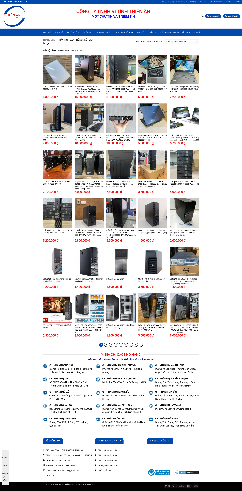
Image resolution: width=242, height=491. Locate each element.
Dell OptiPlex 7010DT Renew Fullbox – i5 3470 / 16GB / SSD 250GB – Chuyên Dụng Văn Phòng (184, 281)
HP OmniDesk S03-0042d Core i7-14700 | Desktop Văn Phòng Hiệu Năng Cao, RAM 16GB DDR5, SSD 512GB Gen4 (88, 90)
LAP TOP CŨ (58, 32)
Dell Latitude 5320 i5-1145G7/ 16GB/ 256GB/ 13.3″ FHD (57, 88)
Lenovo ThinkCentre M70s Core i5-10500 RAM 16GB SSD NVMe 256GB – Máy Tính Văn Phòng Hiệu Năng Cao (120, 90)
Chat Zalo (5, 465)
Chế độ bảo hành (217, 2)
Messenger (5, 473)
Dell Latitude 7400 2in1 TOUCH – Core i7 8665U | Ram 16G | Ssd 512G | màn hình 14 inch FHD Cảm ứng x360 (184, 137)
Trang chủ (165, 2)
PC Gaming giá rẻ (103, 32)
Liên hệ (237, 2)
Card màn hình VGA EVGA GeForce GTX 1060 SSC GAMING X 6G (56, 183)
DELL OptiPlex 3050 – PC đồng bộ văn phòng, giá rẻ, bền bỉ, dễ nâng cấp (152, 231)
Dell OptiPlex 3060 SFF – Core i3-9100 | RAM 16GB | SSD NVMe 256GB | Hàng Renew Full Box (152, 184)
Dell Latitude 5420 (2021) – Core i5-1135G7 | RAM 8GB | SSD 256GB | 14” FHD (152, 89)
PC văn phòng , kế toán (123, 32)
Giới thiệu (193, 2)
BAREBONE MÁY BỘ (171, 32)
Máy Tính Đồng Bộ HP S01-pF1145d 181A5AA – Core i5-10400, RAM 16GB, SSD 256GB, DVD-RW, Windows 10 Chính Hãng (121, 233)
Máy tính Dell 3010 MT (115, 279)
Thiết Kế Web (90, 484)
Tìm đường (5, 457)
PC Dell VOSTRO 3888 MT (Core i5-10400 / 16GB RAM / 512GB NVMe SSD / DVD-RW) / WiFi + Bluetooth (88, 232)
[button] (46, 43)
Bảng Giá (203, 2)
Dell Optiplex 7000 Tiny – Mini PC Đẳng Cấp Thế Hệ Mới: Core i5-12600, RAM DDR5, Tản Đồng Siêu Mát (120, 137)
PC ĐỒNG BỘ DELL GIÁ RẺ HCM (79, 32)
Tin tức (227, 2)
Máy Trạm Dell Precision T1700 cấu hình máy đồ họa (151, 280)
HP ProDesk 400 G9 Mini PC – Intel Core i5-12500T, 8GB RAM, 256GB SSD (56, 137)
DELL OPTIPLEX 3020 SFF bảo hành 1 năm (57, 326)
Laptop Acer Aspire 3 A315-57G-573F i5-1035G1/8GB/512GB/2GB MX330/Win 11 (152, 137)
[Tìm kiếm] (202, 16)
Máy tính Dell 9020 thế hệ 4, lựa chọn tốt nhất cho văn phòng (89, 280)
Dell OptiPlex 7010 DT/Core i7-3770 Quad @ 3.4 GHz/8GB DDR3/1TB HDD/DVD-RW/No (151, 327)
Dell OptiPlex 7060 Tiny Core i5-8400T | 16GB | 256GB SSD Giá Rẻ (57, 231)
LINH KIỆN (141, 32)
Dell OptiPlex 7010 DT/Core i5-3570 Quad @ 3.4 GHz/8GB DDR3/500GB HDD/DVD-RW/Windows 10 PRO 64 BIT (89, 328)
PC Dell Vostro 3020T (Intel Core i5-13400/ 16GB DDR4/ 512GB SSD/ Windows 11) (88, 137)
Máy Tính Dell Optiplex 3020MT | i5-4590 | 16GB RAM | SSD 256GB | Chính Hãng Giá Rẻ (183, 232)
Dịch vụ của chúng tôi (179, 2)
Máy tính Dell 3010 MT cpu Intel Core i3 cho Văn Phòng (120, 326)
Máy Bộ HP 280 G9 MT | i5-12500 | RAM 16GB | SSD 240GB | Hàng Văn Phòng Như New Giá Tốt (120, 184)
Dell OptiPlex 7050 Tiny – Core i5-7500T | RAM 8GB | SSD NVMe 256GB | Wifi (184, 184)
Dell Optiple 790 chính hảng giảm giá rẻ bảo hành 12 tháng (57, 280)
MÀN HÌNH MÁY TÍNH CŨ (191, 32)
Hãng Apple (155, 32)
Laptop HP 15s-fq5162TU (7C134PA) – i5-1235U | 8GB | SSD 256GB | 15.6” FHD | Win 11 (184, 89)
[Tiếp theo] (141, 345)
